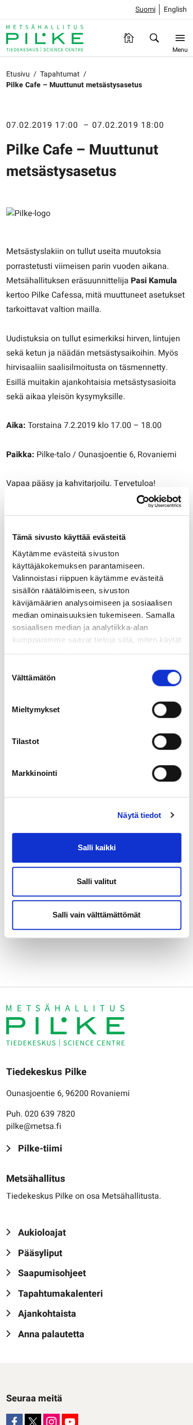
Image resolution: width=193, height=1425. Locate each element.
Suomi (145, 9)
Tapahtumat (60, 74)
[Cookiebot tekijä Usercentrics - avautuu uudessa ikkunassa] (137, 501)
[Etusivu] (129, 37)
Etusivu (18, 74)
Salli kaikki (97, 847)
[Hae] (154, 37)
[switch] (166, 709)
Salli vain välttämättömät (96, 914)
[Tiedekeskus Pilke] (44, 38)
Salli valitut (96, 881)
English (175, 9)
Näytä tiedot (139, 815)
